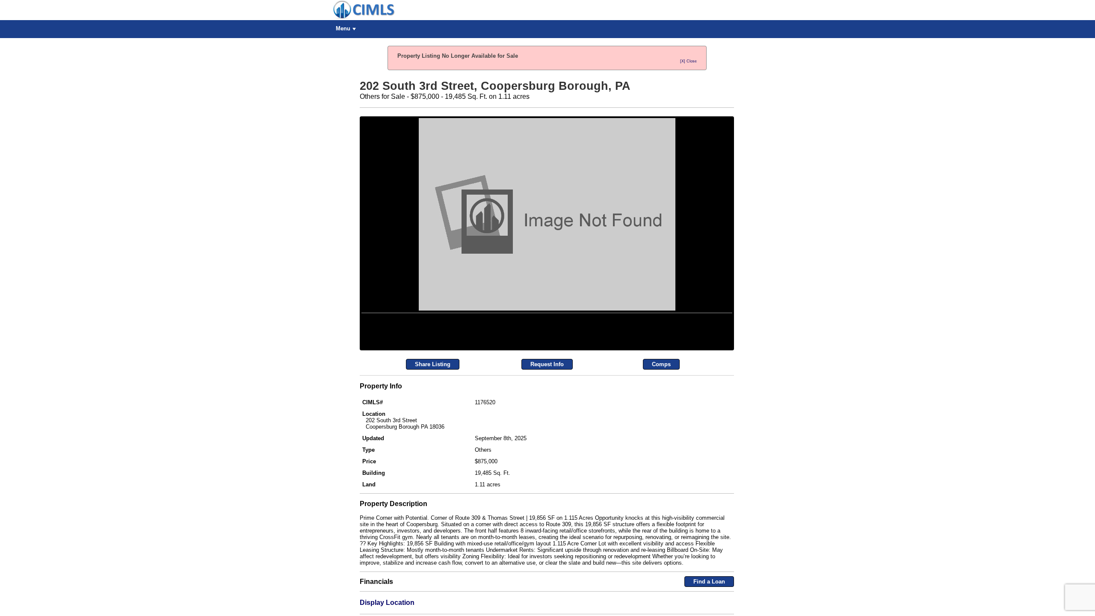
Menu (343, 28)
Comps (661, 450)
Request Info (547, 450)
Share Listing (432, 450)
